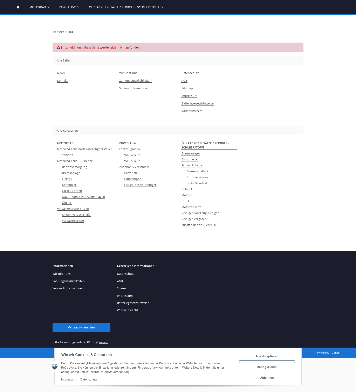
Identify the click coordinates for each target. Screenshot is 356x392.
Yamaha (67, 155)
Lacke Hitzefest (196, 183)
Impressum (68, 379)
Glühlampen (132, 179)
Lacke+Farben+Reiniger (140, 185)
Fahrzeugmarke (130, 149)
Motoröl (187, 195)
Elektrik (67, 179)
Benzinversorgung (74, 167)
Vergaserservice (73, 221)
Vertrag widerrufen (81, 327)
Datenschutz (88, 379)
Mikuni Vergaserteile (76, 215)
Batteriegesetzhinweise (198, 103)
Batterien (130, 173)
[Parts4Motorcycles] (18, 7)
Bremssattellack (197, 171)
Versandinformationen (134, 88)
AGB (184, 80)
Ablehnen (267, 377)
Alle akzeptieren (267, 356)
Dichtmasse (190, 159)
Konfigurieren (267, 367)
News (61, 73)
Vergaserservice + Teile (73, 209)
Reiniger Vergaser (194, 219)
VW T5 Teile (132, 161)
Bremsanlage (191, 153)
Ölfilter (66, 203)
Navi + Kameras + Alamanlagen (83, 197)
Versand (103, 342)
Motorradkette (191, 207)
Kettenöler (69, 185)
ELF (188, 201)
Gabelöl (187, 189)
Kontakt (62, 80)
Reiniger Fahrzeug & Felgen (200, 213)
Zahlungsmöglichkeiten (135, 80)
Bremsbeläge (71, 173)
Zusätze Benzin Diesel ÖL (199, 225)
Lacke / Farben (72, 191)
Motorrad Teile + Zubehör (75, 161)
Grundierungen (197, 177)
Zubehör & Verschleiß (134, 167)
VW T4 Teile (132, 155)
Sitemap (187, 88)
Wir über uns (128, 73)
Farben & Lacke (192, 165)
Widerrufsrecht (192, 111)
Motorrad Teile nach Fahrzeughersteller (84, 149)
